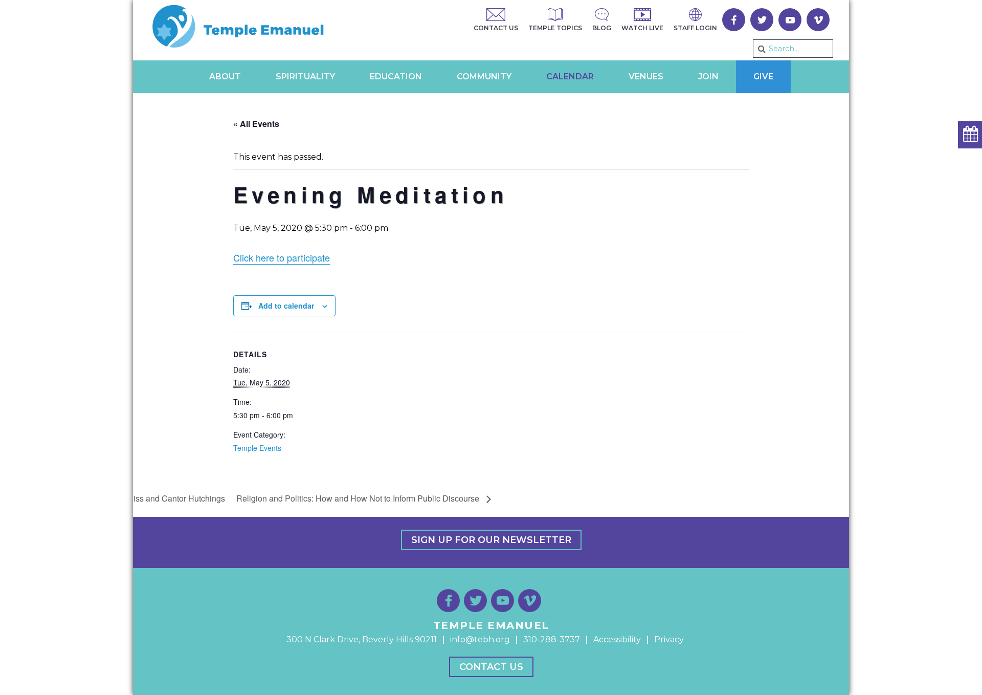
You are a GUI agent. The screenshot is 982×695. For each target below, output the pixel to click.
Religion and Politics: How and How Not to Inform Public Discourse (358, 498)
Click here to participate (281, 257)
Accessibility (617, 639)
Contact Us (491, 666)
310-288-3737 (551, 639)
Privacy (669, 639)
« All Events (256, 123)
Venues (646, 76)
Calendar (570, 76)
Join (708, 76)
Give (763, 76)
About (225, 76)
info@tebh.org (480, 639)
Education (396, 76)
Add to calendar (286, 305)
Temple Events (257, 448)
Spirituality (305, 76)
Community (484, 76)
